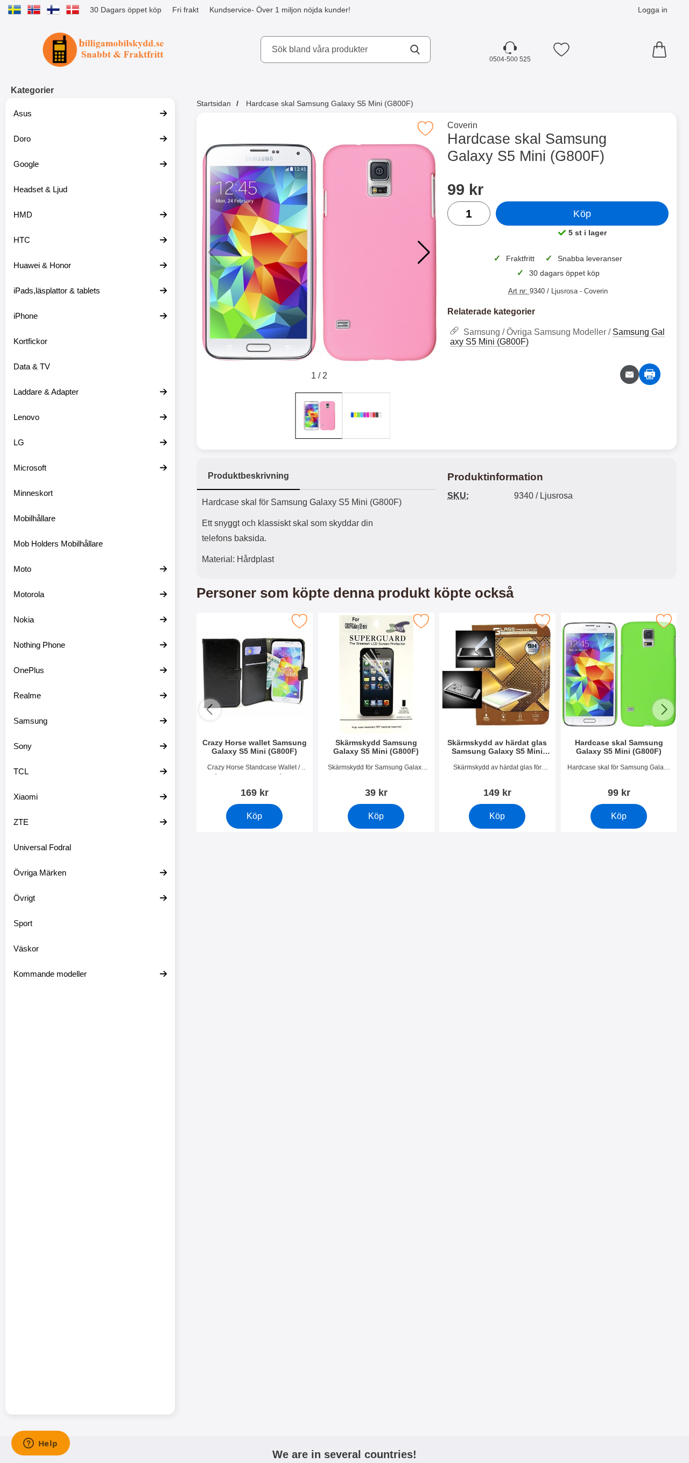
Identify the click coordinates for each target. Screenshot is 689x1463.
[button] (424, 252)
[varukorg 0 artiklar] (662, 49)
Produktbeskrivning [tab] (248, 475)
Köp (582, 213)
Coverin (462, 125)
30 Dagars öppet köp (125, 9)
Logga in (652, 9)
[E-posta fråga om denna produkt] (629, 374)
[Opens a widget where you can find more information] (40, 1444)
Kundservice (230, 9)
